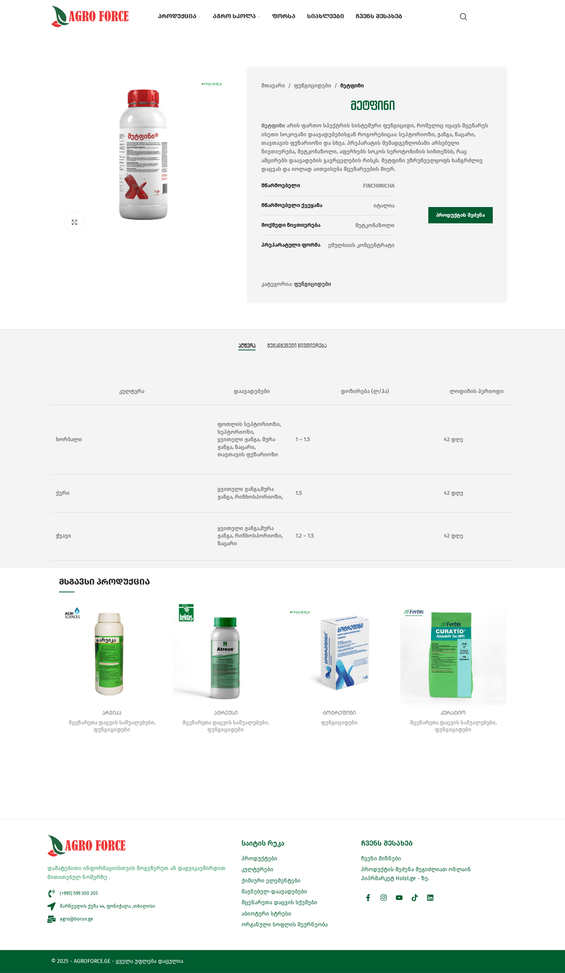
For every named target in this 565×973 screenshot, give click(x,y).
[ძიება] (463, 16)
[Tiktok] (415, 898)
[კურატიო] (453, 652)
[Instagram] (384, 898)
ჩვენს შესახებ (387, 843)
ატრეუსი (226, 713)
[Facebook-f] (368, 898)
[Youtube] (399, 898)
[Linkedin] (430, 898)
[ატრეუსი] (226, 652)
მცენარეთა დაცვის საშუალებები (111, 723)
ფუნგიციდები (312, 85)
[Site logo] (90, 16)
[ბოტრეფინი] (340, 652)
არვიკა (112, 713)
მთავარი (273, 85)
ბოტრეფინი (339, 713)
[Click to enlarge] (74, 222)
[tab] (247, 346)
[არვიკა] (112, 652)
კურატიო (453, 713)
